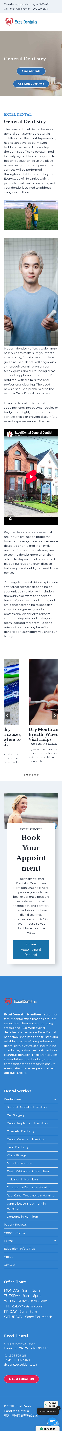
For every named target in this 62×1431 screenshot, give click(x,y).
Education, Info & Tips (19, 1248)
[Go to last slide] (7, 715)
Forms (8, 1240)
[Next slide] (54, 715)
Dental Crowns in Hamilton (26, 1139)
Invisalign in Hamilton (22, 1179)
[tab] (24, 775)
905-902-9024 (20, 1360)
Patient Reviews (15, 1224)
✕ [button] (58, 1408)
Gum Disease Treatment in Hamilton (26, 1206)
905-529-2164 (40, 8)
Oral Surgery (15, 1115)
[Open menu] (54, 22)
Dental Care (12, 1099)
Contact (9, 1264)
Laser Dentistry (17, 1147)
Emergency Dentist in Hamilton (29, 1187)
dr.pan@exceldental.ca (20, 1364)
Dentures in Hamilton (22, 1216)
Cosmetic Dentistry (20, 1131)
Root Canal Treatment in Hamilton (31, 1195)
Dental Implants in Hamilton (27, 1123)
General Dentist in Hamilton (27, 1107)
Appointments (14, 1232)
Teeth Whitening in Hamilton (28, 1171)
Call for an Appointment (17, 8)
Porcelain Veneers (20, 1163)
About (8, 1256)
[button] (53, 1422)
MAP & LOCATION (21, 1379)
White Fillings (16, 1155)
